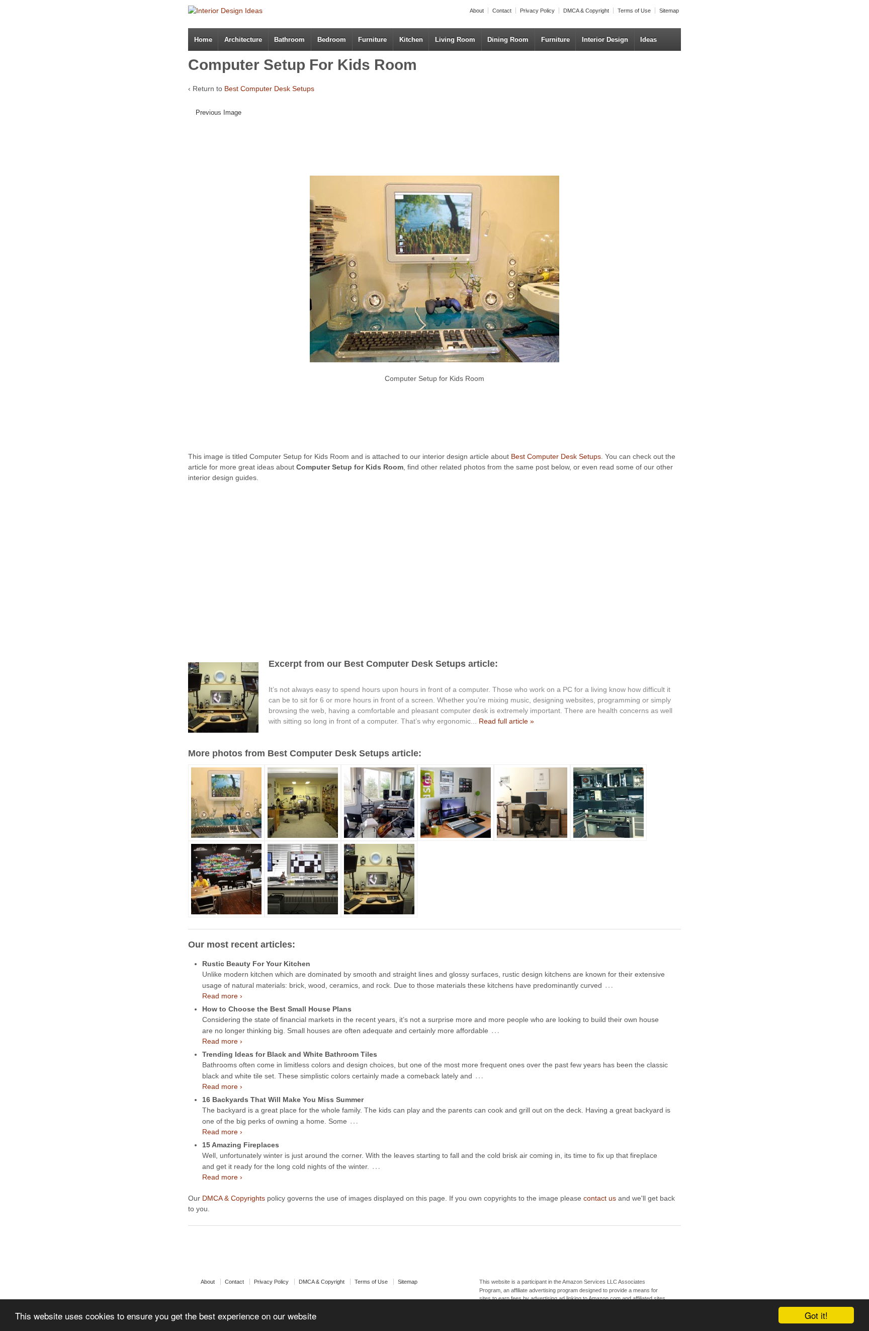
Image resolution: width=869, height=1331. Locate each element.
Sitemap (669, 11)
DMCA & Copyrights (233, 1198)
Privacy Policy (537, 11)
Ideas (648, 39)
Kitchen (411, 39)
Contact (501, 11)
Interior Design (605, 39)
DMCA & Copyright (586, 11)
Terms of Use (634, 11)
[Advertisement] (427, 150)
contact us (599, 1198)
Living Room (455, 39)
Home (203, 39)
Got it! (816, 1315)
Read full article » (506, 721)
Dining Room (508, 39)
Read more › (222, 996)
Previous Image (218, 112)
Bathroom (289, 39)
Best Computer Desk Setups (269, 89)
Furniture (372, 39)
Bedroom (331, 39)
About (477, 11)
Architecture (243, 39)
